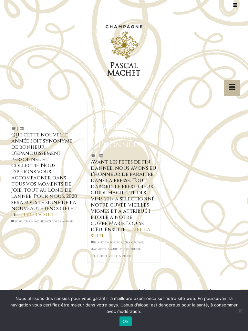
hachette (98, 249)
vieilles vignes (120, 256)
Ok (126, 321)
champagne (34, 221)
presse (135, 249)
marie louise (118, 249)
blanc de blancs (108, 242)
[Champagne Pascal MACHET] (124, 52)
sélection (99, 256)
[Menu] (232, 88)
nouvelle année (59, 221)
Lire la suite (40, 214)
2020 (18, 221)
